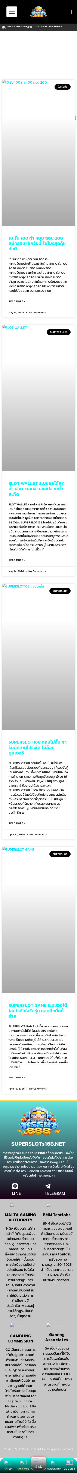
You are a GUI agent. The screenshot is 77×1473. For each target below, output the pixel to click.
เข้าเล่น (38, 1467)
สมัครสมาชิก (54, 1469)
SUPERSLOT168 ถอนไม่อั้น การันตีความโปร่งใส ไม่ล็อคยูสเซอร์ (38, 747)
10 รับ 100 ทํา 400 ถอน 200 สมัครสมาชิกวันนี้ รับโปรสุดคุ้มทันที (37, 243)
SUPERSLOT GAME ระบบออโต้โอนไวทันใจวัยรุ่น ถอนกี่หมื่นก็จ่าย (38, 1010)
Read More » (17, 301)
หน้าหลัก (8, 1469)
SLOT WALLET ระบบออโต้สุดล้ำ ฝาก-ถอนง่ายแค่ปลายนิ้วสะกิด (37, 488)
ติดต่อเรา (69, 1469)
